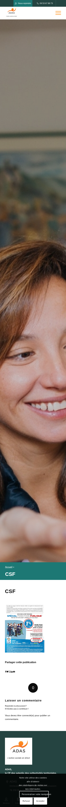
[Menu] (56, 13)
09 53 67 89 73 (46, 3)
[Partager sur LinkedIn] (12, 671)
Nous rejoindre (24, 3)
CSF (10, 591)
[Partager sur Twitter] (7, 671)
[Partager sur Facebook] (5, 671)
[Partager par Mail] (14, 671)
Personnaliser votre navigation (35, 794)
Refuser (26, 801)
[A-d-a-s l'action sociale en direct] (27, 13)
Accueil (8, 567)
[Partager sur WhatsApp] (10, 671)
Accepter (40, 801)
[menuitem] (56, 13)
